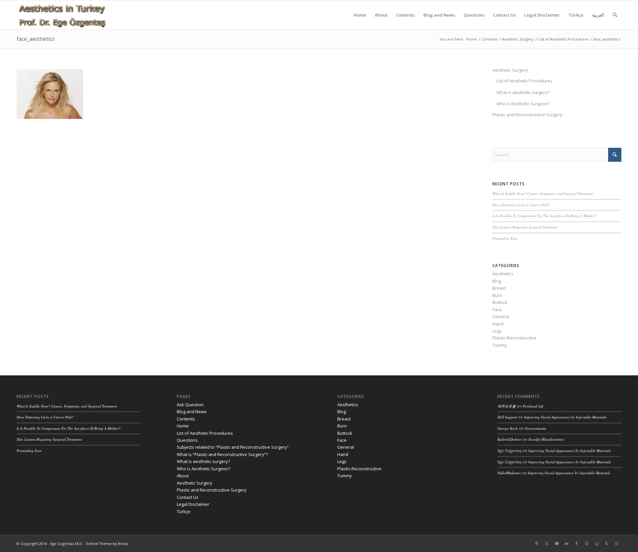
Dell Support (507, 416)
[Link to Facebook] (577, 543)
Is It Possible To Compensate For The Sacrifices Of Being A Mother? (544, 215)
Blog (496, 281)
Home (183, 426)
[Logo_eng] (62, 15)
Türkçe (183, 511)
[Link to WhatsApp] (616, 543)
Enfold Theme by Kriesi (107, 543)
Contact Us (187, 497)
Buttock (499, 302)
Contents (186, 419)
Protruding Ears (504, 238)
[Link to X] (547, 543)
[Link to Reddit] (596, 543)
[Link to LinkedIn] (567, 543)
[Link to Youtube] (557, 543)
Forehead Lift (533, 406)
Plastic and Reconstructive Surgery (527, 115)
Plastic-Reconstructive (514, 338)
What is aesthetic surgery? (523, 92)
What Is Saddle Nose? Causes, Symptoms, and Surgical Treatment (542, 193)
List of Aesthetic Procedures (524, 81)
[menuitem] (360, 15)
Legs (497, 331)
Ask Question (190, 405)
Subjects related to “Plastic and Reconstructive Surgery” (233, 447)
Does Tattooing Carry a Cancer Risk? (521, 204)
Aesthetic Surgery (510, 70)
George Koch (507, 428)
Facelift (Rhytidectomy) (546, 439)
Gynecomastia (535, 428)
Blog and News (192, 411)
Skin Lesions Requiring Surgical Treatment (525, 227)
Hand (497, 324)
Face (497, 310)
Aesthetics (502, 274)
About (183, 476)
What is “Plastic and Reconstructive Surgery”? (222, 454)
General (500, 317)
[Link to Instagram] (586, 543)
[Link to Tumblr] (606, 543)
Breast (499, 288)
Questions (187, 440)
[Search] (614, 15)
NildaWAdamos (509, 472)
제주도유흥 (506, 406)
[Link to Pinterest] (537, 543)
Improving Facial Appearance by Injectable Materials (565, 416)
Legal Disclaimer (193, 504)
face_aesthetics (35, 39)
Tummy (499, 345)
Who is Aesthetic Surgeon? (523, 104)
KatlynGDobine (509, 439)
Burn (497, 295)
